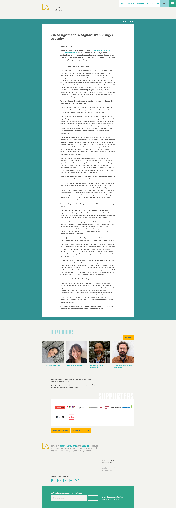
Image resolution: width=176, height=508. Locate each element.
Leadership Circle (60, 430)
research (62, 446)
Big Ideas (150, 3)
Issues (122, 3)
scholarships (72, 446)
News (157, 3)
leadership (85, 446)
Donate (165, 3)
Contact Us (105, 464)
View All (128, 337)
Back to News (128, 21)
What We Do (130, 3)
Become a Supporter (81, 430)
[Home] (52, 9)
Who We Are (140, 3)
